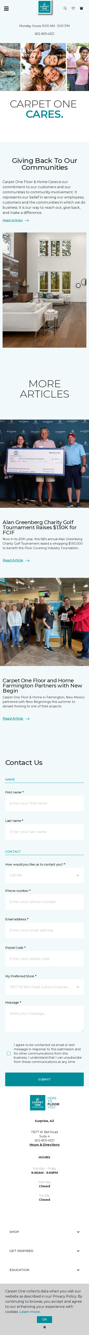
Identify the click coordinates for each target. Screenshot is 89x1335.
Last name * (14, 820)
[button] (65, 8)
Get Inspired (21, 1251)
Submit (44, 1079)
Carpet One (12, 50)
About (32, 50)
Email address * (16, 919)
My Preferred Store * (20, 976)
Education (19, 1270)
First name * (14, 792)
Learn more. (29, 1312)
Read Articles (12, 220)
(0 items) (81, 8)
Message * (13, 1002)
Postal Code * (15, 947)
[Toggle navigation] (6, 8)
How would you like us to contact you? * (35, 864)
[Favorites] (73, 8)
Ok (44, 1319)
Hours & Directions (45, 1145)
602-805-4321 (44, 34)
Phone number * (17, 890)
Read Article (13, 560)
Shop (14, 1232)
